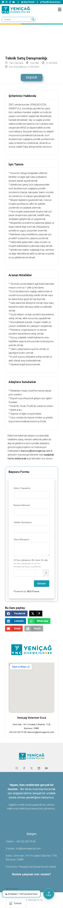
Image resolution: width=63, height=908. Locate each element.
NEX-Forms (33, 591)
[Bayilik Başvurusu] (41, 2)
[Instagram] (6, 2)
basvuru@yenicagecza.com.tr (37, 450)
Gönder (41, 583)
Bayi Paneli (29, 2)
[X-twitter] (32, 768)
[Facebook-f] (10, 2)
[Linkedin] (3, 2)
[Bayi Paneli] (22, 2)
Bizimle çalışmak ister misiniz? (31, 874)
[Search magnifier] (33, 19)
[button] (16, 613)
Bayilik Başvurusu (51, 2)
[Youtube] (13, 2)
